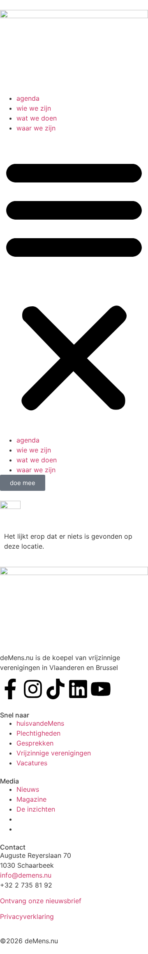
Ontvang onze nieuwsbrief (40, 901)
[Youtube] (100, 689)
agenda (27, 98)
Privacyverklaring (27, 916)
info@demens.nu (25, 875)
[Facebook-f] (10, 689)
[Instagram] (33, 689)
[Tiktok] (55, 689)
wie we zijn (33, 108)
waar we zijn (36, 128)
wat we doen (36, 118)
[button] (74, 284)
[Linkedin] (78, 689)
